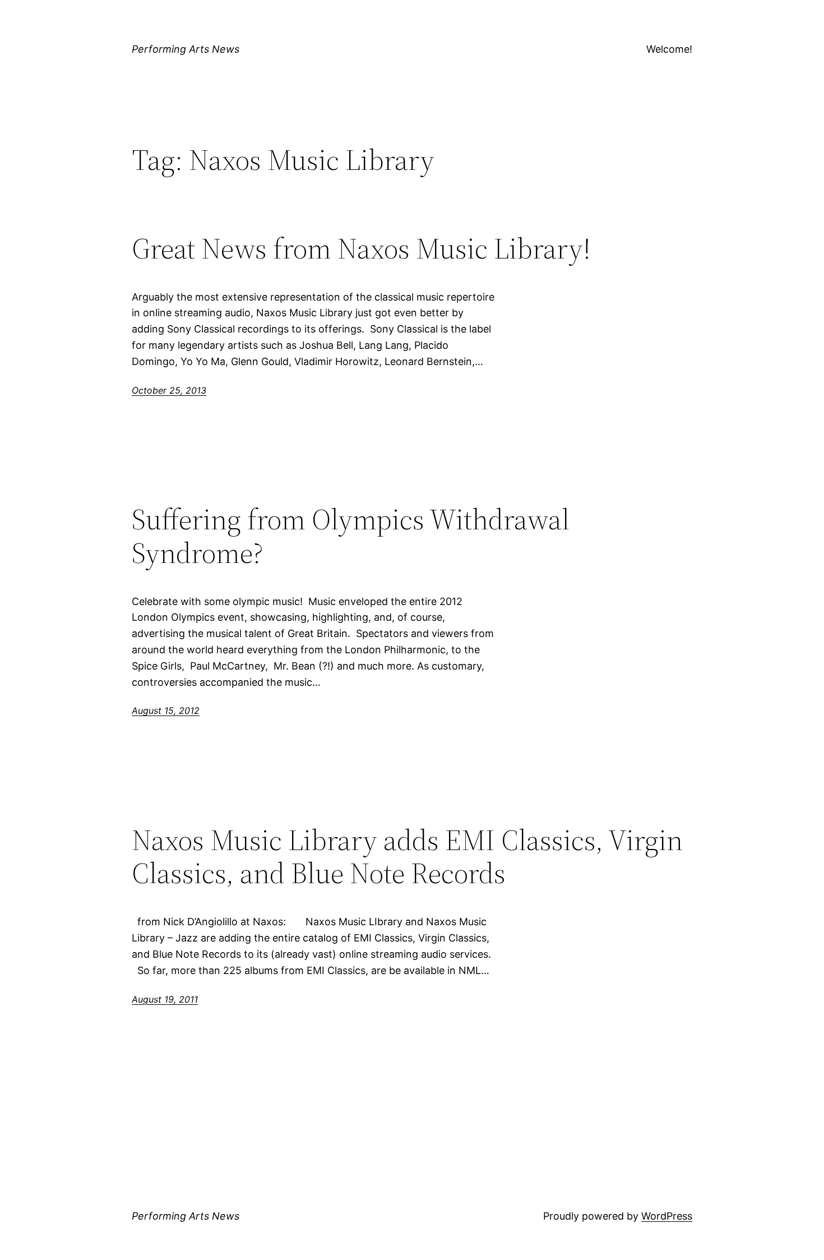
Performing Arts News (185, 49)
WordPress (666, 1216)
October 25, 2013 (169, 390)
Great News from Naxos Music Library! (361, 248)
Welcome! (669, 49)
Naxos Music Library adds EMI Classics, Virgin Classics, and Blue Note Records (407, 856)
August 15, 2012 (166, 710)
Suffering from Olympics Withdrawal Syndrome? (351, 536)
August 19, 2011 (165, 999)
